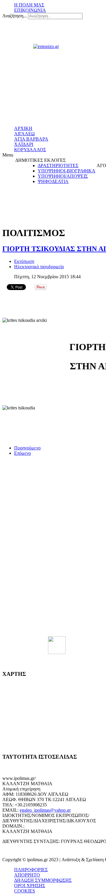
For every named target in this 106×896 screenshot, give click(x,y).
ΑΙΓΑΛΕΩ (24, 133)
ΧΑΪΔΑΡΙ (23, 144)
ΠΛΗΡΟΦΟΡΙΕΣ (31, 869)
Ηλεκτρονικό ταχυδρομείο (39, 266)
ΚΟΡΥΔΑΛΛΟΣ (30, 149)
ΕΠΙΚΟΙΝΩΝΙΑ (30, 10)
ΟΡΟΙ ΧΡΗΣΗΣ (29, 885)
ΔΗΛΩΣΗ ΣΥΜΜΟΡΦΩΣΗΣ (43, 880)
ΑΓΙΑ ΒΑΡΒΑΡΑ (31, 138)
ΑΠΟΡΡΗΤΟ (27, 874)
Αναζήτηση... (14, 15)
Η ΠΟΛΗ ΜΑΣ (29, 4)
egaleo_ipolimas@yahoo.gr (45, 810)
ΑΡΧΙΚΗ (23, 128)
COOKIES (24, 890)
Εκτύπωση (24, 261)
